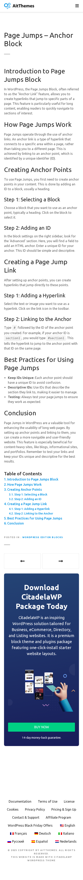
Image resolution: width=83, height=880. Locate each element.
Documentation (20, 801)
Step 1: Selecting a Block (30, 494)
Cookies (13, 809)
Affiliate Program (58, 817)
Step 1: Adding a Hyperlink (32, 508)
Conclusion (15, 523)
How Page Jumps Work (24, 484)
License (69, 801)
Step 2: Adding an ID (28, 499)
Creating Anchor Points (24, 489)
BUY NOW (41, 727)
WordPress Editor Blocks (42, 537)
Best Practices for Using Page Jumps (34, 518)
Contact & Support (25, 817)
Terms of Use (47, 801)
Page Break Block (22, 561)
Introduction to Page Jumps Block (32, 479)
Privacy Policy (35, 809)
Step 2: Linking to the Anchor (33, 513)
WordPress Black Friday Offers (30, 825)
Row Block (60, 561)
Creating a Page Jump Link (27, 504)
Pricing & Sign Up (63, 809)
